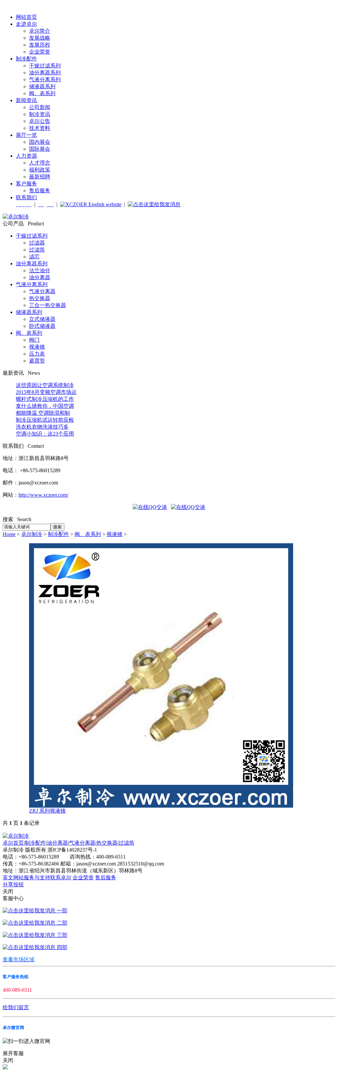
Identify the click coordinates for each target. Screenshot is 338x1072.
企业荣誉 (39, 52)
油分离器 (39, 277)
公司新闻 (39, 107)
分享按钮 (13, 884)
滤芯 (34, 256)
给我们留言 (16, 1007)
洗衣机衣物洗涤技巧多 (42, 427)
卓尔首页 (13, 843)
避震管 (37, 361)
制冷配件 (26, 58)
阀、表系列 (42, 93)
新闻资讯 (26, 100)
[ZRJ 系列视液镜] (161, 806)
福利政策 (39, 169)
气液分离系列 (45, 79)
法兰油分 (39, 270)
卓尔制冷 (31, 534)
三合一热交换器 (47, 305)
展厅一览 (26, 135)
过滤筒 (37, 249)
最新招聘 (39, 176)
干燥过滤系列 (45, 65)
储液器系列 (42, 86)
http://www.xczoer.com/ (43, 495)
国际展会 (39, 149)
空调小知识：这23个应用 (45, 434)
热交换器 (39, 298)
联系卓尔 (60, 877)
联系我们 (26, 197)
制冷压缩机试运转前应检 (45, 420)
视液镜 (37, 347)
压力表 (37, 354)
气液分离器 (42, 291)
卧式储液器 (42, 326)
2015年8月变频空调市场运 (46, 392)
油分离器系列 (45, 72)
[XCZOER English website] (90, 204)
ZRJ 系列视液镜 (47, 811)
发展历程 (39, 45)
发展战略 (39, 38)
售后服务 (39, 190)
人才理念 (39, 163)
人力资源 (26, 156)
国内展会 (39, 142)
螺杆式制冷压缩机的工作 (45, 399)
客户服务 (26, 183)
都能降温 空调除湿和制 (43, 413)
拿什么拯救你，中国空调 (45, 406)
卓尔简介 (39, 31)
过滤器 (37, 243)
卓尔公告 (39, 121)
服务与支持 (37, 877)
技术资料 (39, 128)
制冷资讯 (39, 114)
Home (9, 534)
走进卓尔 (26, 24)
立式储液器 (42, 319)
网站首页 (26, 17)
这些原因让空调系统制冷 (45, 385)
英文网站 (13, 877)
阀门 (34, 340)
